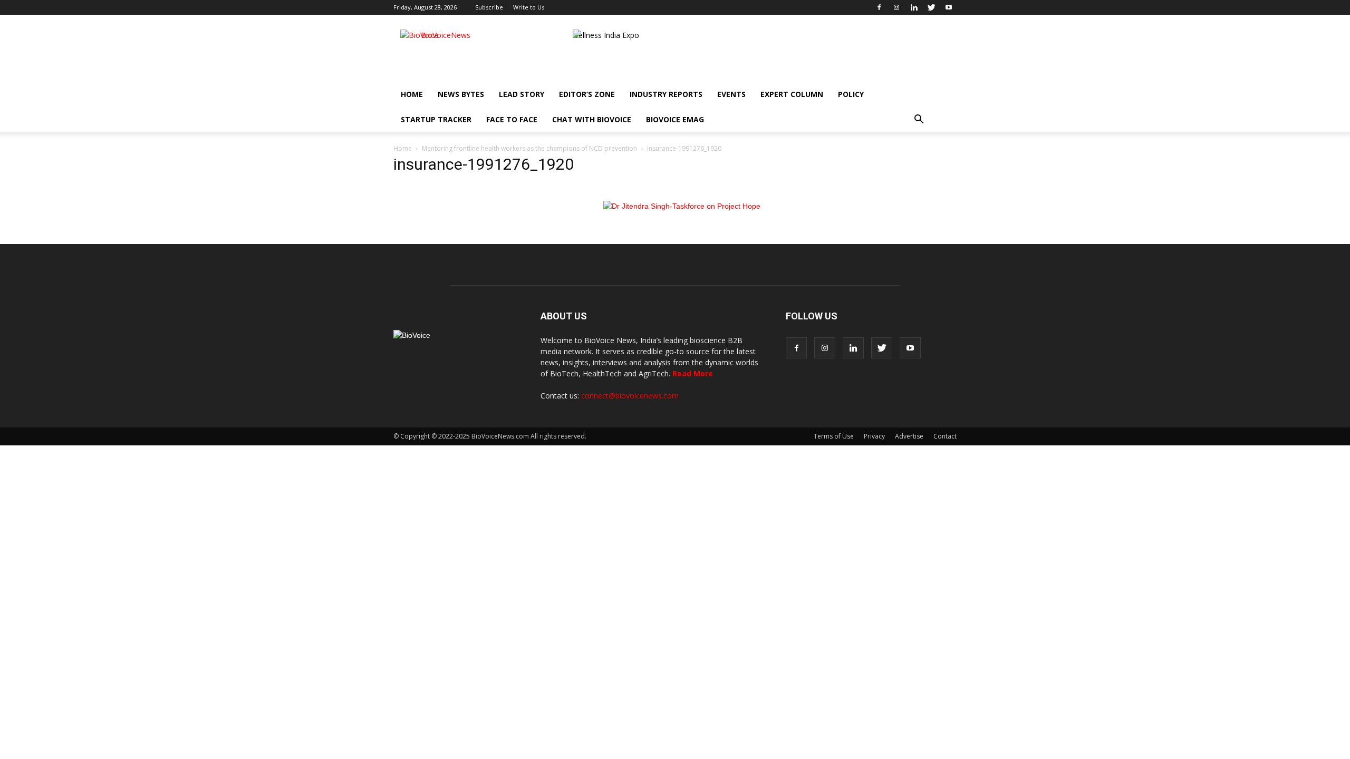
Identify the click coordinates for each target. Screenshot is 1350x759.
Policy (851, 94)
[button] (918, 119)
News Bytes (461, 94)
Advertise (909, 436)
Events (731, 94)
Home (412, 94)
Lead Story (521, 94)
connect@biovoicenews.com (630, 396)
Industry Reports (666, 94)
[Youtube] (949, 7)
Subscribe (489, 7)
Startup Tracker (436, 119)
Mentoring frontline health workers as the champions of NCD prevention (529, 148)
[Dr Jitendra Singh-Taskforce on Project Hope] (681, 206)
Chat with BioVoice (591, 119)
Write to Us (528, 7)
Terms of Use (834, 436)
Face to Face (511, 119)
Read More (692, 373)
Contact (945, 436)
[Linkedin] (914, 7)
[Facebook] (879, 7)
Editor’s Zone (587, 94)
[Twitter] (931, 7)
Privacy (874, 436)
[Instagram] (896, 7)
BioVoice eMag (675, 119)
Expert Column (791, 94)
